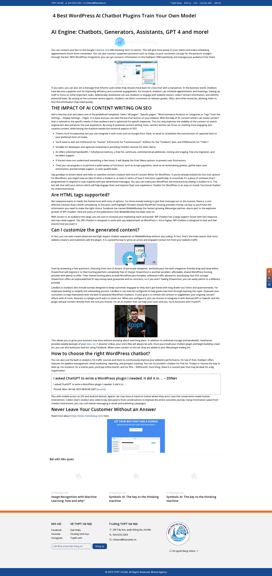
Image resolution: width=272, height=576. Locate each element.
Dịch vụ (187, 3)
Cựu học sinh (206, 3)
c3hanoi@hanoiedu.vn (96, 3)
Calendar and (102, 50)
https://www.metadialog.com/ (87, 415)
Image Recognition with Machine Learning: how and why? (74, 499)
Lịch (195, 3)
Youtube (55, 534)
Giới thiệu (75, 530)
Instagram (56, 537)
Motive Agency (159, 572)
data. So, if (92, 343)
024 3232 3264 (74, 3)
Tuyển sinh (76, 537)
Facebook (56, 530)
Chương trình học (79, 534)
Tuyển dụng (176, 3)
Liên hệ (217, 3)
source (101, 389)
